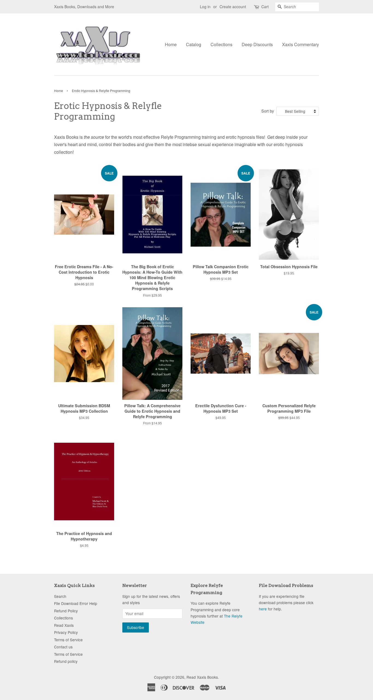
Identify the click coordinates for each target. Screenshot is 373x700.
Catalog (193, 44)
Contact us (63, 646)
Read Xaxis (64, 625)
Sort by (267, 111)
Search (60, 596)
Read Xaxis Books (202, 677)
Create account (233, 6)
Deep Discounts (257, 44)
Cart (265, 6)
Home (171, 44)
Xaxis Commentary (300, 44)
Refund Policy (66, 610)
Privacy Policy (66, 632)
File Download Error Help (75, 603)
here (263, 609)
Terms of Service (68, 639)
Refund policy (66, 661)
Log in (205, 6)
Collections (221, 44)
